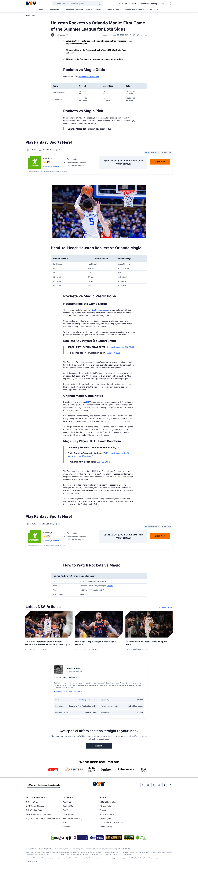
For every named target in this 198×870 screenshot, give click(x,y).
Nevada (110, 586)
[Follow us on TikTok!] (170, 785)
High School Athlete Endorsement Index (43, 818)
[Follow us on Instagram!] (159, 785)
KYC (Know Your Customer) (111, 822)
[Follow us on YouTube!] (153, 785)
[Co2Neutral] (141, 837)
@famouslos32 (122, 453)
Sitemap (66, 826)
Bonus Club (123, 4)
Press (65, 822)
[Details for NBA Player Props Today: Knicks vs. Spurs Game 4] (149, 624)
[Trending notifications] (170, 3)
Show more (164, 607)
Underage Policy (106, 814)
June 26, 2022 (103, 462)
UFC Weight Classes (35, 806)
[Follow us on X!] (148, 785)
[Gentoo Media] (97, 837)
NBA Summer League (100, 310)
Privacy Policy (105, 806)
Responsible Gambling (148, 4)
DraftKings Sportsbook (88, 76)
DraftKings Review (51, 166)
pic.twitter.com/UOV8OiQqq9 (80, 456)
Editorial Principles (107, 802)
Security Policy (105, 826)
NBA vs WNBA (32, 802)
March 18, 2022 (113, 353)
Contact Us (68, 806)
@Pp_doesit (110, 453)
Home (28, 15)
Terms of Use (105, 810)
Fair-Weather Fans (34, 810)
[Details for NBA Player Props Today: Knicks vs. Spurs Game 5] (99, 624)
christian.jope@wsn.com (87, 700)
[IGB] (80, 837)
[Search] (100, 3)
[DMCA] (57, 837)
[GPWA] (129, 837)
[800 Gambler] (114, 837)
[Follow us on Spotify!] (164, 785)
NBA (33, 15)
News (133, 4)
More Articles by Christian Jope (67, 691)
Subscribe (99, 746)
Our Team (67, 810)
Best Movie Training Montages (39, 814)
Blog (162, 4)
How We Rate (68, 814)
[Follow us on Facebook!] (142, 785)
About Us (67, 802)
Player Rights (105, 818)
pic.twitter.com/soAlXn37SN (121, 347)
